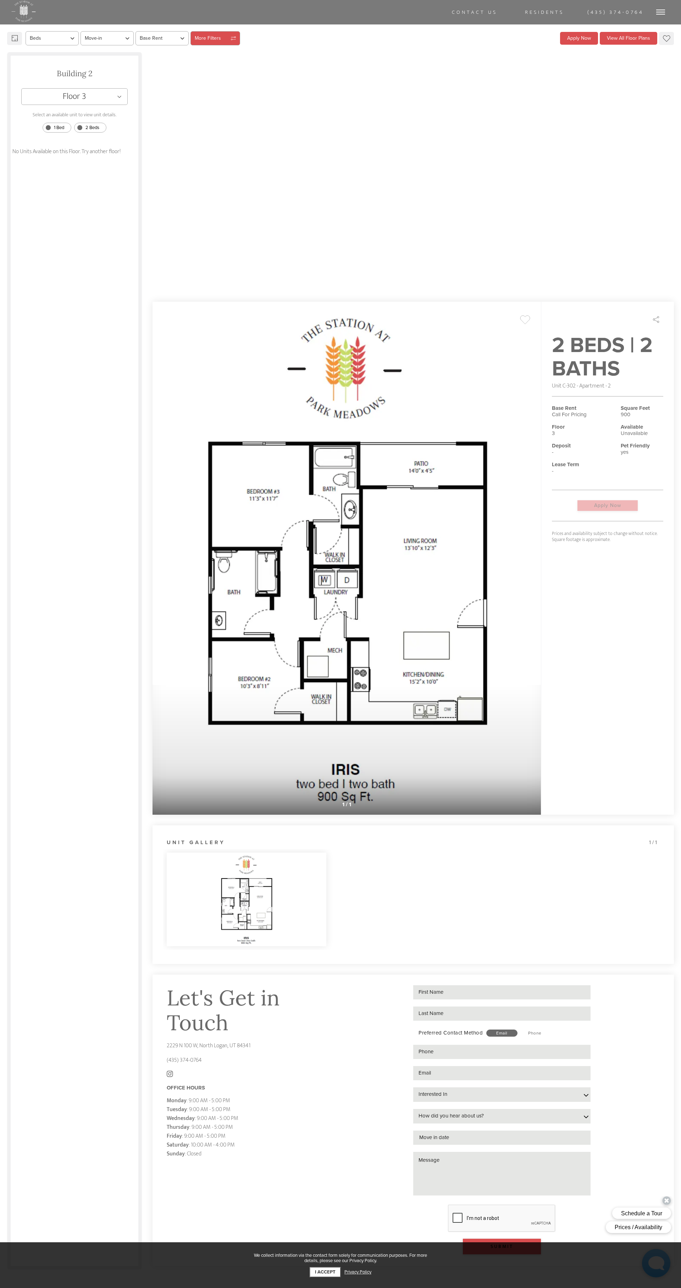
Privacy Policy (357, 1272)
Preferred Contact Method (451, 1033)
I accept (325, 1272)
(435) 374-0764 (184, 1060)
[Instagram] (170, 1074)
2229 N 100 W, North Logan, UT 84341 (208, 1045)
